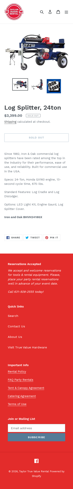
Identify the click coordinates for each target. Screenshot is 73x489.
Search (13, 316)
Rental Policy (17, 371)
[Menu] (66, 11)
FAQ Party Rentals (20, 380)
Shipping (10, 121)
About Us (15, 337)
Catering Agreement (22, 396)
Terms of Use (17, 404)
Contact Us (16, 326)
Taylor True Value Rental (34, 471)
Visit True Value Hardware (27, 347)
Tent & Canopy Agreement (26, 388)
